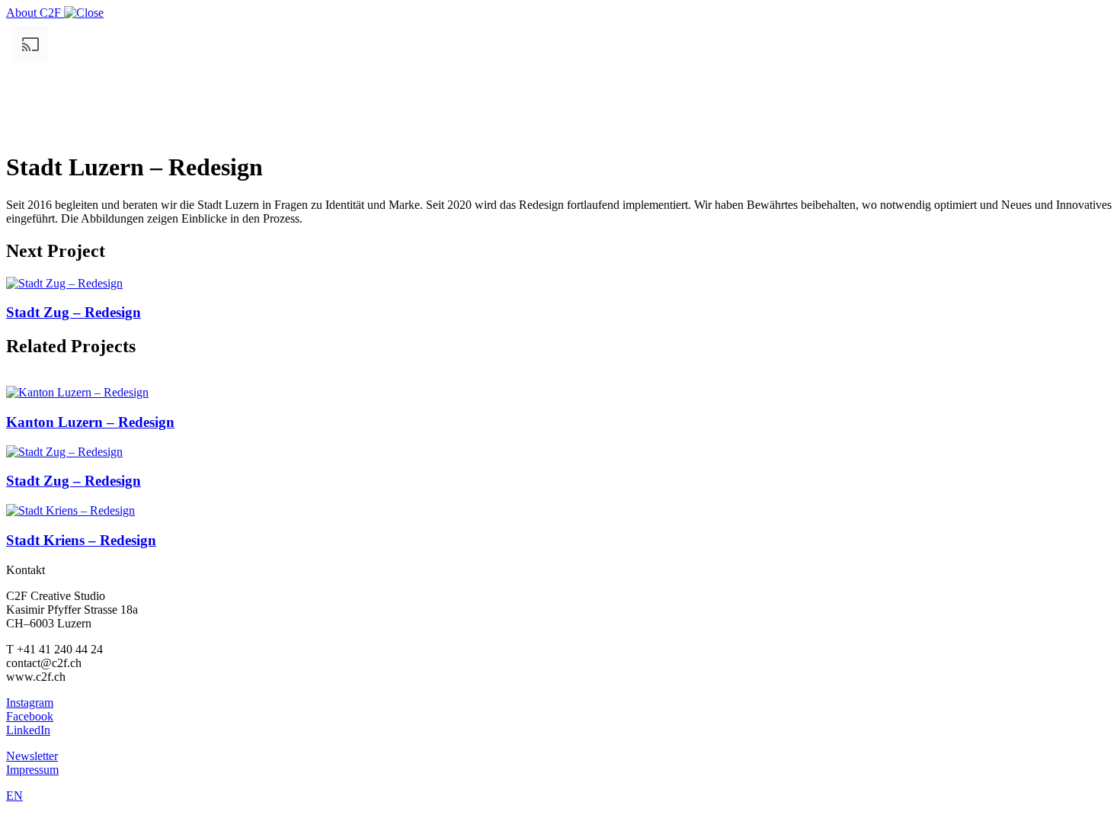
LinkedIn (28, 730)
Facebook (29, 716)
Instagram (29, 702)
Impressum (32, 769)
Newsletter (32, 755)
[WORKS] (84, 12)
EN (14, 795)
